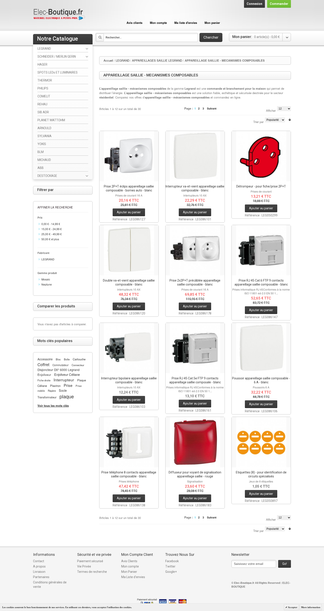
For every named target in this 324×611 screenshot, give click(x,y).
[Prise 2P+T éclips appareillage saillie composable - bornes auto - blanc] (128, 156)
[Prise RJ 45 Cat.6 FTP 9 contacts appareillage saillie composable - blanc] (261, 250)
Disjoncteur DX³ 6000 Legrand (58, 369)
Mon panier (212, 23)
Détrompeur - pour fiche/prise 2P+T (261, 186)
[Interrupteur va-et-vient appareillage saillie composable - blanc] (195, 156)
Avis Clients (129, 561)
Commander (279, 4)
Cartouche (79, 359)
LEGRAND (122, 60)
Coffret (43, 364)
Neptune (46, 284)
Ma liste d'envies (185, 23)
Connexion (254, 4)
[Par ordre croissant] (289, 119)
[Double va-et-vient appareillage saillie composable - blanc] (128, 250)
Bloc (58, 359)
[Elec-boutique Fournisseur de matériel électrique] (59, 15)
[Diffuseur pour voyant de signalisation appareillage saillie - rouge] (195, 442)
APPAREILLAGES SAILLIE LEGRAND (157, 60)
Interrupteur (64, 379)
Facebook (172, 561)
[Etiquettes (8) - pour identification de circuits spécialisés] (261, 442)
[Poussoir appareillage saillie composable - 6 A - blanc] (261, 348)
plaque (67, 396)
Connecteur (78, 365)
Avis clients (134, 23)
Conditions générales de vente (50, 584)
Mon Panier (129, 571)
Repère (52, 390)
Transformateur (46, 397)
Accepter (292, 607)
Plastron (55, 386)
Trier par (258, 122)
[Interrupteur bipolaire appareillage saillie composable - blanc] (128, 348)
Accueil (108, 60)
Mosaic (45, 279)
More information (310, 607)
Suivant (211, 108)
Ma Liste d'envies (133, 577)
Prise (68, 385)
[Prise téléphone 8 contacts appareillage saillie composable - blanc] (128, 442)
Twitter (170, 566)
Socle (63, 390)
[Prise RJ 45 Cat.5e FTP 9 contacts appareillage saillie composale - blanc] (195, 348)
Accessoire (45, 359)
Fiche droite (43, 380)
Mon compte (158, 23)
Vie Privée (84, 566)
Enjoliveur (44, 374)
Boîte (67, 359)
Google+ (171, 571)
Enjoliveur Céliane (67, 374)
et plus (50, 239)
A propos (39, 566)
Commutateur (60, 365)
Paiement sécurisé (90, 561)
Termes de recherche (92, 571)
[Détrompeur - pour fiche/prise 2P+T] (261, 156)
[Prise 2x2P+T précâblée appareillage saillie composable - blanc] (195, 250)
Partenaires (41, 577)
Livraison (39, 571)
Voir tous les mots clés (53, 405)
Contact (38, 561)
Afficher (271, 110)
